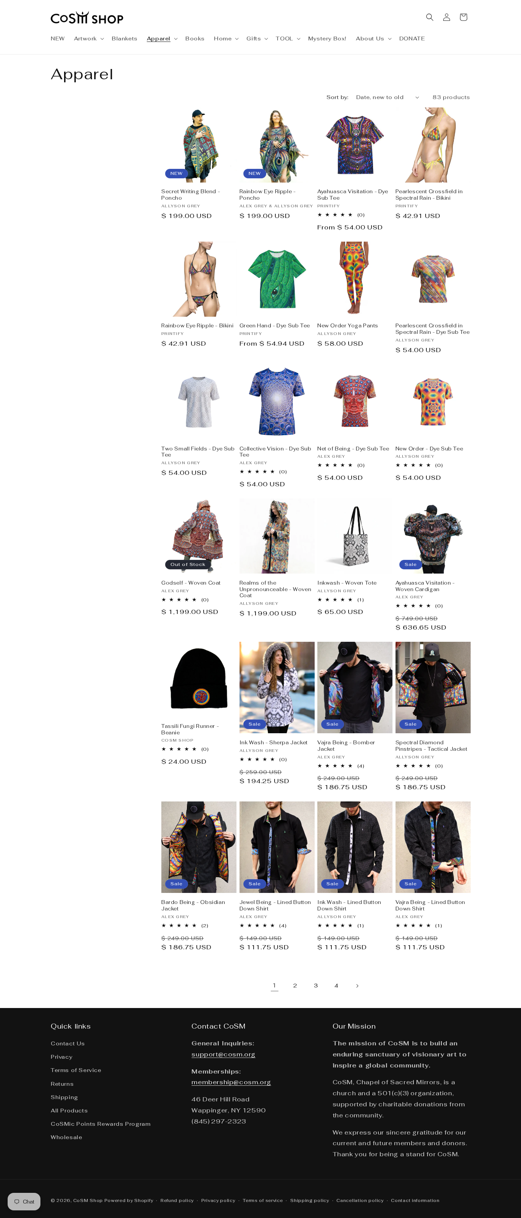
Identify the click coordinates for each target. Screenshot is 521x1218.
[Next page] (357, 986)
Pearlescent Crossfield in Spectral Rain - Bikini (429, 195)
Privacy (61, 1056)
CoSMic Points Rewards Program (100, 1123)
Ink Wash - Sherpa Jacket (274, 743)
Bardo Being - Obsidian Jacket (193, 905)
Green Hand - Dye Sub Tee (275, 326)
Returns (62, 1083)
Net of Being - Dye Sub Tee (353, 449)
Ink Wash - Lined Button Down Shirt (349, 905)
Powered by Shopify (129, 1200)
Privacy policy (218, 1200)
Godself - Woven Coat (191, 583)
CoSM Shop (88, 1200)
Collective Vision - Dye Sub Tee (276, 452)
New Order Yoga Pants (347, 326)
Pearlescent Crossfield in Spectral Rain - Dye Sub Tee (433, 329)
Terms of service (263, 1200)
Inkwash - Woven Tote (347, 583)
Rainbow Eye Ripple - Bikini (197, 326)
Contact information (415, 1200)
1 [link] (274, 985)
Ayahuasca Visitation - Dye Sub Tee (352, 195)
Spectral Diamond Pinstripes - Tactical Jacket (432, 746)
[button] (88, 38)
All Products (69, 1110)
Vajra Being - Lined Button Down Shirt (431, 905)
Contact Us (68, 1043)
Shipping (64, 1097)
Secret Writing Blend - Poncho (190, 195)
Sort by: (337, 97)
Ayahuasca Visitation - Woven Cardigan (425, 586)
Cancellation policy (359, 1200)
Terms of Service (76, 1070)
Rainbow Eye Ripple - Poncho (268, 195)
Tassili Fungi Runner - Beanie (190, 729)
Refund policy (177, 1200)
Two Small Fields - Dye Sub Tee (198, 452)
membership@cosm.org (231, 1082)
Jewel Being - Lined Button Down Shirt (276, 905)
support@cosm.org (223, 1054)
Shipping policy (309, 1200)
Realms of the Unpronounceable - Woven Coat (276, 589)
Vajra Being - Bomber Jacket (346, 746)
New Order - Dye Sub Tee (429, 449)
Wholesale (66, 1137)
